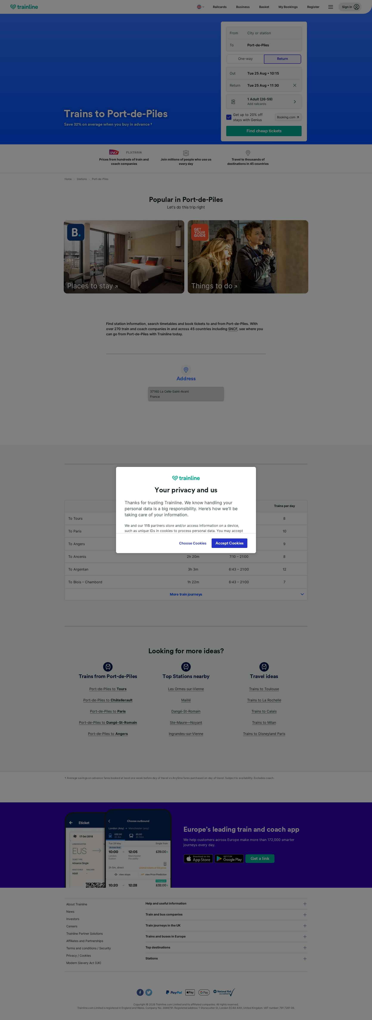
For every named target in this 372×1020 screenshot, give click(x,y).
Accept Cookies (229, 543)
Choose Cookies (192, 543)
